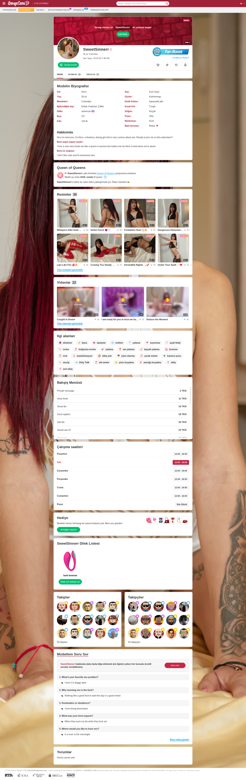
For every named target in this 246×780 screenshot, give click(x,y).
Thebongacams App (99, 10)
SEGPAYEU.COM (90, 770)
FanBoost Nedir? (181, 58)
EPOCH (78, 770)
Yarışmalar (78, 10)
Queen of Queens (106, 173)
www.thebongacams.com (37, 770)
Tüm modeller (9, 10)
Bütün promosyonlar (58, 10)
